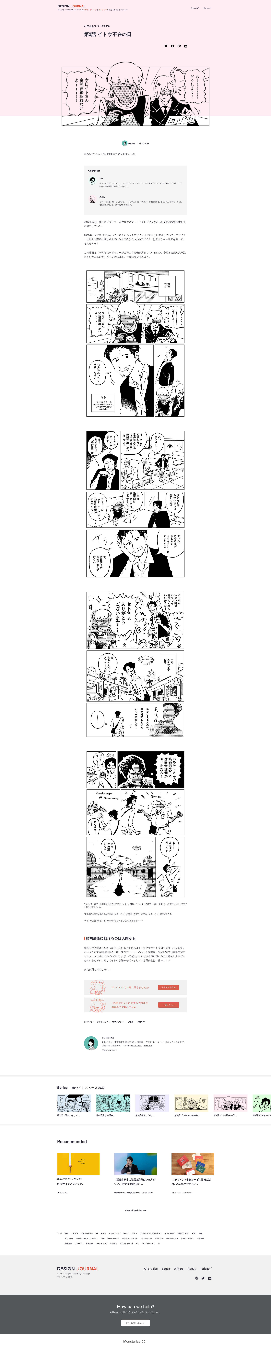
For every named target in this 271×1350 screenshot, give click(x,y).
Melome (132, 143)
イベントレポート (148, 1243)
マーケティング (101, 1243)
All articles (151, 1268)
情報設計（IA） (183, 1233)
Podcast (194, 8)
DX (137, 1243)
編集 (200, 1233)
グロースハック (113, 1238)
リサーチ (200, 1238)
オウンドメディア (126, 1243)
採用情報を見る (168, 987)
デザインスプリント (129, 1238)
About (192, 1268)
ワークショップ (172, 1238)
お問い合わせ (168, 1004)
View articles (108, 1050)
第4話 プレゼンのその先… (187, 1115)
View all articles (133, 1210)
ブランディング (146, 1238)
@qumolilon (136, 1045)
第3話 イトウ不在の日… (225, 1115)
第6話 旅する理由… (105, 1115)
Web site (148, 1045)
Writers (178, 1268)
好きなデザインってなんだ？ (70, 1179)
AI (158, 1243)
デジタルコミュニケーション (87, 1238)
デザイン (89, 1021)
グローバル (79, 1243)
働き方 (142, 1021)
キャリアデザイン (130, 1233)
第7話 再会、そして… (68, 1115)
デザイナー (159, 1238)
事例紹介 (89, 1243)
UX (97, 1233)
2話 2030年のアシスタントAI (119, 154)
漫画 (131, 1021)
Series (62, 1087)
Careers (207, 8)
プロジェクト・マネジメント (111, 1021)
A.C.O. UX (176, 1192)
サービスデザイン (187, 1238)
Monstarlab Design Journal (127, 1192)
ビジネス (113, 1243)
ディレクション (115, 1233)
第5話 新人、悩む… (144, 1115)
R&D (194, 1233)
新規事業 (68, 1243)
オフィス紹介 (170, 1233)
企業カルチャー (87, 1233)
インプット (69, 1238)
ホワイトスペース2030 (97, 26)
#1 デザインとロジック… (70, 1183)
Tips (103, 1238)
